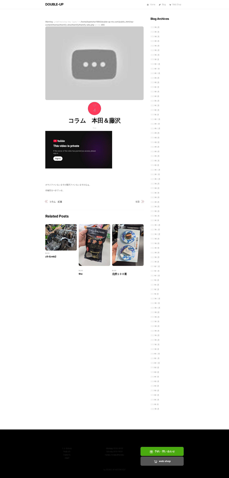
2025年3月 (155, 105)
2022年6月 (155, 252)
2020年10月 (155, 308)
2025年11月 (155, 69)
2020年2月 (155, 344)
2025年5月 (155, 96)
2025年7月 (155, 87)
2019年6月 (155, 381)
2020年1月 (155, 349)
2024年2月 (155, 161)
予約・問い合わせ (165, 451)
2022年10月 (155, 234)
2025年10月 (155, 73)
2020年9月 (155, 312)
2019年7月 (155, 377)
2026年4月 (155, 46)
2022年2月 (155, 257)
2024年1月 (155, 165)
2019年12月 (155, 354)
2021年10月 (155, 275)
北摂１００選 (119, 273)
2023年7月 (155, 193)
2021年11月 (155, 271)
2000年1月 (155, 409)
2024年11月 (155, 124)
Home (152, 4)
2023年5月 (155, 202)
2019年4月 (155, 390)
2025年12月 (155, 64)
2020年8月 (155, 317)
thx (80, 273)
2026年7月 (155, 32)
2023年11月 (155, 174)
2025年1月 (155, 115)
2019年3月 (155, 395)
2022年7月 (155, 248)
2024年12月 (155, 119)
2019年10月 (155, 363)
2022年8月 (155, 243)
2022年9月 (155, 239)
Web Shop (176, 4)
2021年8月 (155, 280)
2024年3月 (155, 156)
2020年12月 (155, 298)
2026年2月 (155, 55)
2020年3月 (155, 340)
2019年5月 (155, 386)
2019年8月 (155, 372)
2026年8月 (155, 27)
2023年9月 (155, 184)
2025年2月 (155, 110)
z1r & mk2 (50, 256)
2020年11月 (155, 303)
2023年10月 (155, 179)
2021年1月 (155, 294)
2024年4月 (155, 151)
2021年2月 (155, 289)
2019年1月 (155, 404)
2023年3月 (155, 211)
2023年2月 (155, 216)
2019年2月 (155, 400)
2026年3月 (155, 50)
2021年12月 (155, 266)
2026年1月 (155, 59)
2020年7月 (155, 321)
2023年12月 (155, 170)
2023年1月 (155, 220)
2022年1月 (155, 262)
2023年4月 (155, 206)
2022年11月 (155, 229)
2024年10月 (155, 128)
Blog (163, 4)
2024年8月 (155, 138)
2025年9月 (155, 78)
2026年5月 (155, 41)
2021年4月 (155, 285)
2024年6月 (155, 142)
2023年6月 (155, 197)
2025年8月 (155, 82)
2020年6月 (155, 326)
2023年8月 (155, 188)
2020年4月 (155, 335)
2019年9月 (155, 367)
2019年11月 (155, 358)
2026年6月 (155, 36)
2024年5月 (155, 147)
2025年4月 (155, 101)
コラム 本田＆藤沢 (94, 120)
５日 (137, 201)
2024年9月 (155, 133)
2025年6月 (155, 91)
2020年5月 (155, 331)
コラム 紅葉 (55, 201)
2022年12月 (155, 225)
